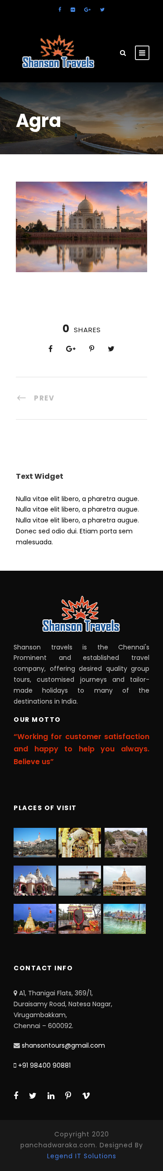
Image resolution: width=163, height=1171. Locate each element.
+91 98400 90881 (44, 1065)
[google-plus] (87, 9)
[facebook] (59, 9)
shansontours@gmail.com (63, 1045)
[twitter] (102, 9)
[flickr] (73, 9)
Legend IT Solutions (81, 1156)
